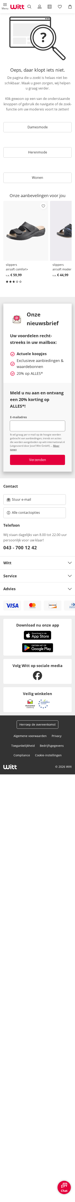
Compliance (22, 755)
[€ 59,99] (25, 231)
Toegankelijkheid (23, 746)
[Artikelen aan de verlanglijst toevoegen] (43, 205)
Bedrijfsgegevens (52, 746)
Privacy (56, 736)
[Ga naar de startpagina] (17, 6)
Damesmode (38, 127)
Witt (7, 562)
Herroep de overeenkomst (37, 724)
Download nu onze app (37, 625)
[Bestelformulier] (50, 6)
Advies (9, 588)
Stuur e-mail (21, 500)
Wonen (37, 177)
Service (10, 575)
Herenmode (37, 152)
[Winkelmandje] (70, 6)
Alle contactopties (26, 512)
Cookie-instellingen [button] (48, 755)
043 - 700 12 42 (20, 547)
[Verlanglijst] (60, 6)
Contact (10, 486)
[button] (5, 6)
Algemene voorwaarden (30, 736)
